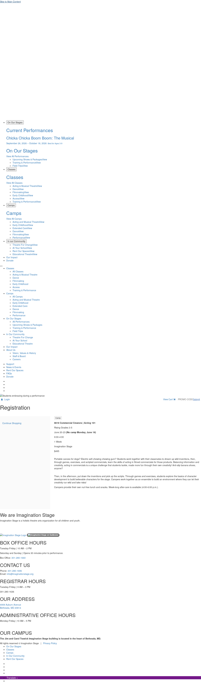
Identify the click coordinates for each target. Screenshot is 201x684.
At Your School (20, 340)
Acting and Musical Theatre (26, 299)
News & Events (13, 367)
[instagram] (6, 384)
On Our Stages (15, 122)
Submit (196, 399)
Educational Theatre (23, 343)
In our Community (16, 241)
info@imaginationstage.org (20, 573)
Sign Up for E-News (7, 530)
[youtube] (6, 390)
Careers (17, 359)
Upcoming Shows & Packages (27, 324)
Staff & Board (19, 356)
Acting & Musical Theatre (25, 274)
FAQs (9, 373)
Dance (16, 277)
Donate (10, 260)
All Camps (18, 296)
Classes (11, 169)
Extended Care (20, 305)
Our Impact (11, 257)
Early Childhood (20, 284)
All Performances (21, 321)
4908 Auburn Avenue (10, 604)
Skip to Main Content (10, 1)
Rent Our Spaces (14, 370)
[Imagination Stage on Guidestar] (43, 535)
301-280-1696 (15, 570)
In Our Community (15, 334)
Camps (11, 205)
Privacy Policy (50, 643)
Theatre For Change (23, 337)
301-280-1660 (18, 557)
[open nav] (1, 266)
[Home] (100, 118)
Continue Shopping (11, 423)
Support (10, 364)
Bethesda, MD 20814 (10, 607)
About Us (10, 349)
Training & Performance (24, 290)
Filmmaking (18, 280)
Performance (19, 315)
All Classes (18, 271)
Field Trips (18, 331)
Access (16, 287)
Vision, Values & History (24, 353)
